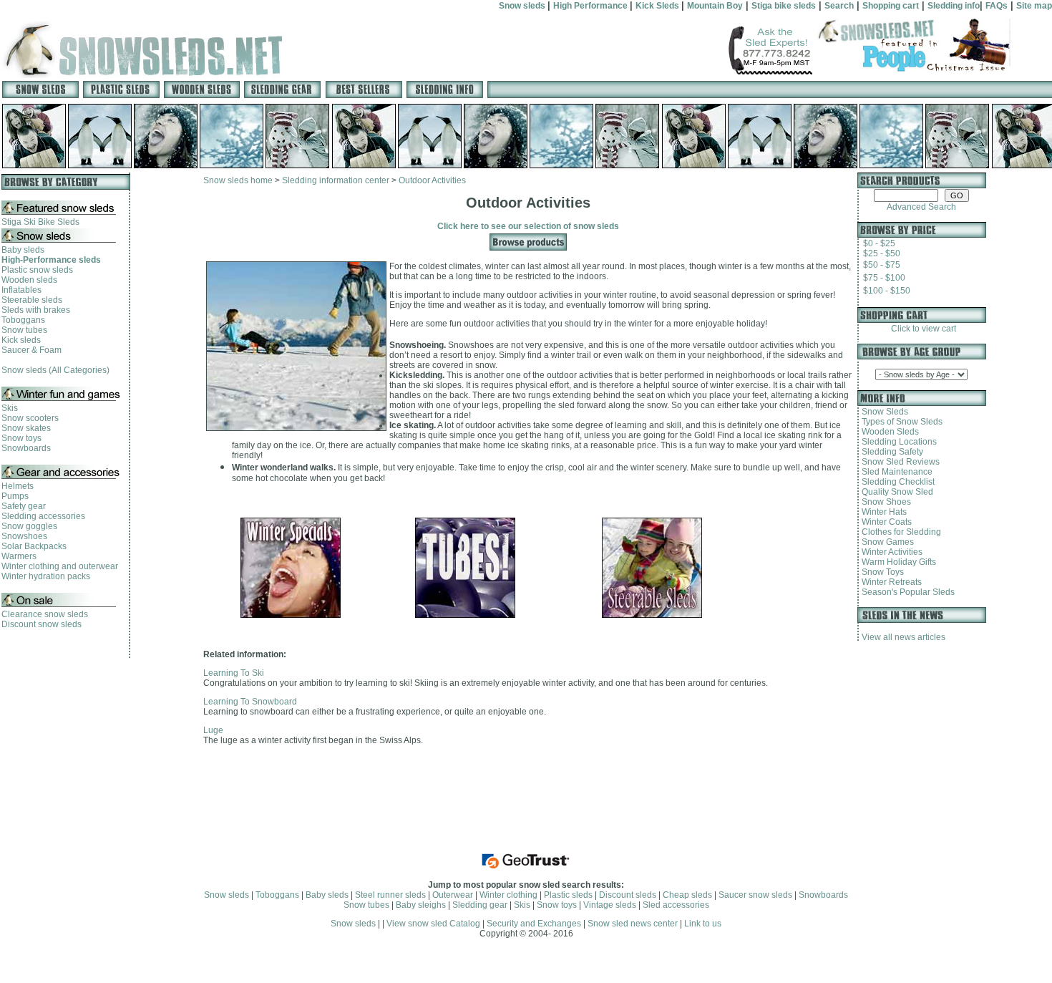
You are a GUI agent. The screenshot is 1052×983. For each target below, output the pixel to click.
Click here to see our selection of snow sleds (528, 226)
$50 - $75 (881, 265)
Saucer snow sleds (755, 895)
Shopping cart (890, 6)
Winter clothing (508, 895)
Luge (213, 730)
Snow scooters (30, 418)
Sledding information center (336, 180)
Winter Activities (889, 552)
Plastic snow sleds (37, 270)
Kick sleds (21, 340)
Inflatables (21, 290)
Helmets (17, 486)
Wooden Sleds (888, 432)
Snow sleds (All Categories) (55, 370)
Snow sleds (523, 6)
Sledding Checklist (896, 482)
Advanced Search (921, 207)
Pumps (15, 496)
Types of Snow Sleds (900, 422)
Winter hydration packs (45, 576)
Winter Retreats (889, 582)
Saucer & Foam (31, 350)
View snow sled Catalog (433, 924)
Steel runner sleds (390, 895)
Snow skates (26, 428)
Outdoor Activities (432, 180)
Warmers (18, 556)
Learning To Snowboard (250, 702)
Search (839, 6)
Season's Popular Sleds (906, 592)
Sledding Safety (890, 452)
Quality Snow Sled (895, 492)
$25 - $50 (881, 253)
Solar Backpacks (34, 546)
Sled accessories (676, 905)
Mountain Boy (715, 6)
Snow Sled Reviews (898, 462)
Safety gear (23, 506)
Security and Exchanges (534, 924)
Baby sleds (22, 250)
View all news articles (903, 637)
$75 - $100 (884, 278)
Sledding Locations (897, 442)
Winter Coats (884, 522)
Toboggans (23, 320)
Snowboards (26, 448)
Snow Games (885, 542)
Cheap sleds (687, 895)
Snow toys (21, 438)
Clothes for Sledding (899, 532)
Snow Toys (880, 572)
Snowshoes (24, 536)
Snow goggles (29, 526)
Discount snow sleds (41, 624)
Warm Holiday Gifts (896, 562)
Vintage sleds (609, 905)
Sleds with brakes (35, 310)
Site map (1034, 6)
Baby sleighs (421, 905)
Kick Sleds (658, 6)
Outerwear (452, 895)
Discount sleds (627, 895)
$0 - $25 (879, 243)
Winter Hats (882, 512)
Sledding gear (479, 905)
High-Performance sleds (51, 260)
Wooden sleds (29, 280)
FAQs (996, 6)
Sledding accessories (43, 516)
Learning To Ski (233, 673)
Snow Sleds (882, 412)
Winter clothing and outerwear (59, 566)
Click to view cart (921, 329)
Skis (9, 408)
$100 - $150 (886, 291)
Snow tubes (24, 330)
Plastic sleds (568, 895)
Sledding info (953, 6)
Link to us (702, 924)
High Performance (591, 6)
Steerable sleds (31, 300)
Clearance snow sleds (44, 614)
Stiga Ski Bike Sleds (40, 222)
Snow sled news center (634, 924)
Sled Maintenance (894, 472)
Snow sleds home (238, 180)
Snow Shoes (884, 502)
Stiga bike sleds (783, 6)
